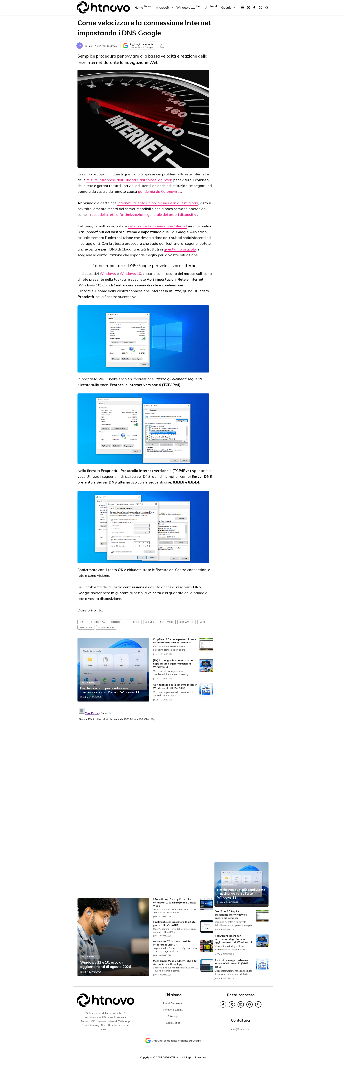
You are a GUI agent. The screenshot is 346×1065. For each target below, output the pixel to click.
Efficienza (98, 621)
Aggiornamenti (90, 683)
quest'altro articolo (180, 249)
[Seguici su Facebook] (254, 7)
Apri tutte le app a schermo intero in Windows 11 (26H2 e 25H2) (175, 686)
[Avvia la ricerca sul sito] (267, 7)
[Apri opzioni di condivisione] (162, 46)
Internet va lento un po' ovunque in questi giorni (157, 203)
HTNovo (174, 1057)
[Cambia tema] (248, 7)
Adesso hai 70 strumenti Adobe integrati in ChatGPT (172, 943)
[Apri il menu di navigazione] (242, 7)
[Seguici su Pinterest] (258, 1004)
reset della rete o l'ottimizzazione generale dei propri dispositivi (143, 214)
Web (202, 621)
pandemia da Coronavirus (159, 191)
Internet (133, 621)
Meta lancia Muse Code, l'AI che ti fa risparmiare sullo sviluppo (175, 962)
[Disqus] (145, 752)
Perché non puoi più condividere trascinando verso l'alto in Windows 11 (109, 690)
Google (116, 621)
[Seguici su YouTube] (249, 1004)
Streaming (186, 621)
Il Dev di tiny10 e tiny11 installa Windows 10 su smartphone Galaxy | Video (175, 902)
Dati (82, 621)
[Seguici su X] (260, 7)
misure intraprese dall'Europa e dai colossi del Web (129, 180)
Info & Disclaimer (173, 1003)
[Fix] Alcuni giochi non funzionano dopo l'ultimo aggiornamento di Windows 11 (173, 663)
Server (149, 621)
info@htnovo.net (240, 1029)
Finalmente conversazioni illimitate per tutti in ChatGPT (174, 923)
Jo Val (89, 45)
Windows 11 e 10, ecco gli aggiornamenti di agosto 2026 (105, 964)
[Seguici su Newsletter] (241, 1004)
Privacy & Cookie (173, 1009)
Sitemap (173, 1016)
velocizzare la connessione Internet (157, 226)
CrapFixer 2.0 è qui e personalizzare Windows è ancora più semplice (174, 641)
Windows (108, 273)
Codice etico (173, 1022)
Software (166, 621)
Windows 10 (130, 273)
